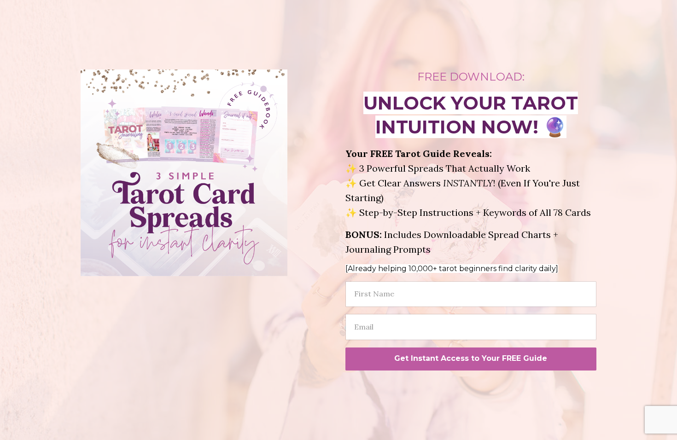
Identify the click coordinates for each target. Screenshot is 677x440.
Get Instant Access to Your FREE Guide (470, 358)
